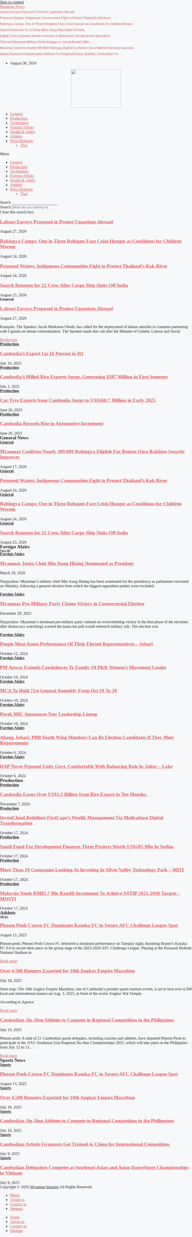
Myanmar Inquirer (45, 1187)
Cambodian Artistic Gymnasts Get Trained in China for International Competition (85, 1144)
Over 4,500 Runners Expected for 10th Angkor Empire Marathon (67, 970)
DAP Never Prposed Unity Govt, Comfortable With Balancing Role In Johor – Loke (86, 766)
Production (18, 118)
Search (5, 207)
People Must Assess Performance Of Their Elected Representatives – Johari (76, 643)
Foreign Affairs (22, 127)
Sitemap (16, 1209)
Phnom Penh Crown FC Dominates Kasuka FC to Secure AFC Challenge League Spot (89, 925)
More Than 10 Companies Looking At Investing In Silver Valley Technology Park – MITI (92, 869)
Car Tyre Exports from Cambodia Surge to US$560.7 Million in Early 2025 (78, 400)
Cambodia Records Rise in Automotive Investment (51, 423)
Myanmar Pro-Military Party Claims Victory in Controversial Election (72, 603)
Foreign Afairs (12, 554)
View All (5, 550)
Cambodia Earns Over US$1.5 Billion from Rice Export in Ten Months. (73, 794)
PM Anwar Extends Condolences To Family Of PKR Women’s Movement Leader (83, 667)
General (16, 114)
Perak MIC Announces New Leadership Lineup (49, 714)
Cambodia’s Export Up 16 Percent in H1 (42, 353)
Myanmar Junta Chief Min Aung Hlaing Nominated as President (67, 563)
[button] (12, 6)
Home (15, 1195)
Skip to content (12, 2)
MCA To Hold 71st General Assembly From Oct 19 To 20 (58, 690)
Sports (5, 1065)
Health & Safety (23, 132)
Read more (8, 961)
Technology (19, 123)
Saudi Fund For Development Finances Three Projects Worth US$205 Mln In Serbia (86, 846)
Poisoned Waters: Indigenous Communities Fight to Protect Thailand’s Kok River (83, 266)
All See (4, 916)
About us (17, 1200)
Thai (23, 145)
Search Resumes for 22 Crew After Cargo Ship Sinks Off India (64, 285)
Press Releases (21, 141)
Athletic (16, 136)
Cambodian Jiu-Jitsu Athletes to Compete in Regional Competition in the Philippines (87, 1020)
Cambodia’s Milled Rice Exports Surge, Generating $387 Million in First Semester (84, 376)
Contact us (18, 1204)
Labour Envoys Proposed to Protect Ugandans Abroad (56, 221)
